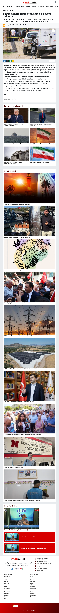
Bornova (6, 583)
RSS (16, 606)
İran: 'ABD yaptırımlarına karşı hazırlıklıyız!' (42, 143)
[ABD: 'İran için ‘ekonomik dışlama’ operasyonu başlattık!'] (16, 154)
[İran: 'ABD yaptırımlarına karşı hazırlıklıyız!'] (42, 135)
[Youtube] (21, 569)
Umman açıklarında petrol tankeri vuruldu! (15, 143)
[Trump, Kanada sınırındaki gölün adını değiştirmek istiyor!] (16, 115)
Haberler (5, 10)
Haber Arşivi (40, 570)
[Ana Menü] (3, 2)
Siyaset (34, 6)
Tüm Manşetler (40, 566)
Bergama (32, 581)
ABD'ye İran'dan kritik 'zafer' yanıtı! (40, 162)
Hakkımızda (7, 576)
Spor (56, 6)
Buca (31, 583)
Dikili (5, 586)
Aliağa (6, 579)
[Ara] (55, 2)
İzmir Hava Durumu (41, 560)
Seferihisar (33, 595)
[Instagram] (18, 569)
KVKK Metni (33, 578)
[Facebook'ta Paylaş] (4, 61)
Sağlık (28, 6)
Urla (5, 598)
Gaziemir (32, 586)
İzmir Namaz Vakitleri (42, 561)
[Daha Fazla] (13, 61)
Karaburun (7, 590)
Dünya (3, 6)
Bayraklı (6, 581)
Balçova (32, 579)
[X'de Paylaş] (7, 61)
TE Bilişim (33, 610)
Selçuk (6, 596)
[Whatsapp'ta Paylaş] (10, 61)
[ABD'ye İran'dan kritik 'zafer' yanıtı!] (42, 154)
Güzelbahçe (7, 588)
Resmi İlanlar (49, 6)
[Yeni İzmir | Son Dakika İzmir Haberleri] (29, 2)
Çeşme (6, 584)
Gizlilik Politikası (34, 574)
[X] (15, 569)
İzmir (22, 6)
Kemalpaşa (7, 591)
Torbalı (32, 596)
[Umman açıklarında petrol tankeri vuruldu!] (16, 135)
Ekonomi (9, 6)
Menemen (32, 593)
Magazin (41, 6)
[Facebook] (12, 569)
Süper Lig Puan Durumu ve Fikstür (45, 565)
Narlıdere (6, 595)
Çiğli (31, 584)
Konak (31, 591)
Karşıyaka (32, 590)
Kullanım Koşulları (8, 578)
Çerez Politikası (8, 574)
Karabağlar (33, 588)
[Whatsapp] (23, 569)
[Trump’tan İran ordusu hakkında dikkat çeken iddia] (42, 115)
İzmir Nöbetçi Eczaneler (43, 558)
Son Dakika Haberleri (42, 568)
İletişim (32, 576)
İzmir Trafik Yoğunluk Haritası (44, 563)
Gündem (17, 6)
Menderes (7, 593)
